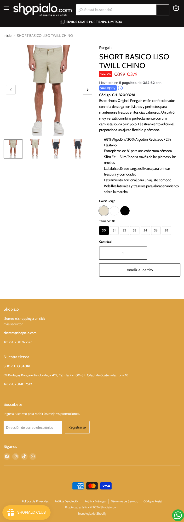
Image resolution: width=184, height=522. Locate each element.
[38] (167, 236)
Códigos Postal (153, 501)
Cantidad (105, 241)
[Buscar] (162, 9)
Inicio (8, 35)
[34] (146, 236)
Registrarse (77, 427)
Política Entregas (95, 501)
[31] (115, 236)
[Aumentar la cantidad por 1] (141, 253)
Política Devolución (66, 501)
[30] (104, 236)
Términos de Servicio (124, 501)
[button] (87, 89)
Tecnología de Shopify (92, 513)
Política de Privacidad (35, 501)
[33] (135, 236)
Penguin (105, 47)
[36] (156, 236)
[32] (125, 236)
